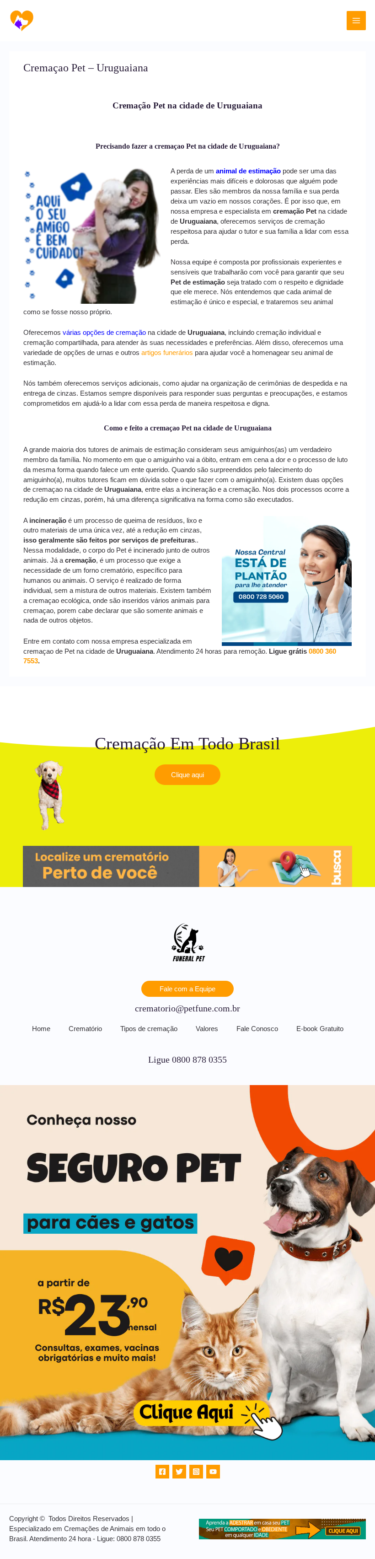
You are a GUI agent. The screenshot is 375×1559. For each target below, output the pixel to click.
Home (41, 1028)
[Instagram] (196, 1471)
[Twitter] (179, 1471)
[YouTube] (213, 1471)
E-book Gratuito (319, 1028)
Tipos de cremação (148, 1028)
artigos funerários (167, 352)
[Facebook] (162, 1471)
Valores (207, 1028)
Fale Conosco (257, 1028)
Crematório (85, 1028)
